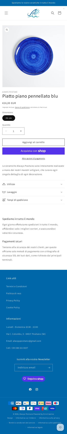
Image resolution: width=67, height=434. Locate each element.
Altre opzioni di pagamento (33, 158)
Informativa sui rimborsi (26, 418)
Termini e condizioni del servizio (22, 423)
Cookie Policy (13, 307)
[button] (6, 13)
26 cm (9, 118)
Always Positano (26, 414)
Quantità (6, 125)
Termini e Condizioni (16, 286)
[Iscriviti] (49, 367)
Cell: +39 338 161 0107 (17, 347)
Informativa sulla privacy (49, 418)
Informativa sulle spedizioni (49, 423)
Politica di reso (13, 293)
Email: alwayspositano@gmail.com (23, 341)
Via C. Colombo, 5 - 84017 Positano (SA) (25, 334)
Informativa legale (35, 427)
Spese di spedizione (22, 107)
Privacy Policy (13, 300)
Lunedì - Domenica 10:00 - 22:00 (22, 327)
